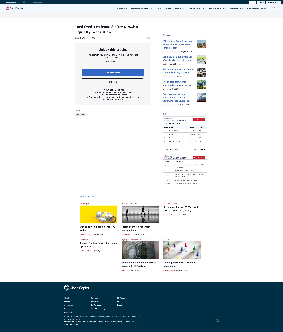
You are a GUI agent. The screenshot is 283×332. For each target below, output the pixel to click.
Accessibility (69, 321)
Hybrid (165, 77)
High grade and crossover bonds (134, 240)
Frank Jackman (85, 251)
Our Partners (96, 305)
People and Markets (140, 8)
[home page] (14, 8)
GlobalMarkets (37, 2)
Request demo (113, 73)
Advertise (94, 301)
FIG (164, 89)
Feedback (68, 312)
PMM (168, 8)
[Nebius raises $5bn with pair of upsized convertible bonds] (201, 59)
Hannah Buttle (168, 215)
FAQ (118, 301)
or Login (113, 82)
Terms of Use (80, 321)
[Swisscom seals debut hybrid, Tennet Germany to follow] (201, 72)
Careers (67, 309)
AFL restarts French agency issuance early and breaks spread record (177, 44)
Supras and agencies (171, 52)
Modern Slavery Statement (107, 321)
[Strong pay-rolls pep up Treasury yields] (98, 214)
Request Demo (273, 2)
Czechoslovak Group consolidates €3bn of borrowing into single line (176, 97)
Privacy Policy (91, 321)
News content (80, 114)
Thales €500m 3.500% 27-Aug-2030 (186, 183)
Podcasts (179, 8)
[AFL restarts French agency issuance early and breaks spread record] (201, 44)
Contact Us (68, 305)
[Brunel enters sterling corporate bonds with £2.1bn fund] (140, 250)
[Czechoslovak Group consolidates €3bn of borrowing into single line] (201, 97)
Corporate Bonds (86, 240)
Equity (165, 64)
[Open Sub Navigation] (126, 8)
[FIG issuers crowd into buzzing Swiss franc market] (201, 84)
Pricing (261, 2)
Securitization (24, 2)
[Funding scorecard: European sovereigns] (182, 250)
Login (253, 2)
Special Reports (196, 8)
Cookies (76, 324)
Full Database (199, 120)
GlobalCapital (11, 2)
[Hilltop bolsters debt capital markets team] (140, 214)
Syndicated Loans (170, 204)
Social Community (98, 309)
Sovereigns (84, 204)
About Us (67, 301)
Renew (120, 305)
